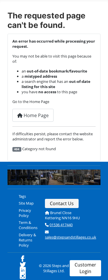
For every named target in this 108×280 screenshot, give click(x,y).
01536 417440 (61, 224)
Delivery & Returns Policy (27, 240)
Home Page (35, 115)
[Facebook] (27, 259)
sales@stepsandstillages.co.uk (70, 237)
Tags (22, 196)
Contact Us (62, 203)
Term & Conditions (28, 225)
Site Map (26, 203)
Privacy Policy (25, 213)
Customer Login (85, 268)
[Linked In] (27, 271)
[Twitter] (27, 265)
